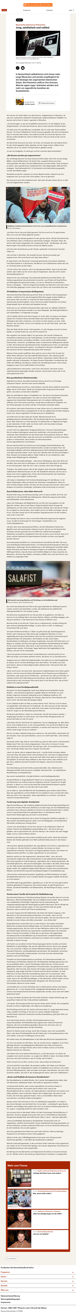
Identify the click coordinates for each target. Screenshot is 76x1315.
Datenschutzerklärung (10, 1296)
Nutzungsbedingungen (10, 1299)
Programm (26, 10)
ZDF (15, 1308)
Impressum (5, 1302)
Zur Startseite (11, 1258)
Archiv (19, 20)
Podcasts (50, 10)
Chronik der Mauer (39, 1308)
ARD (10, 1308)
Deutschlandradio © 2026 (12, 1311)
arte (28, 1308)
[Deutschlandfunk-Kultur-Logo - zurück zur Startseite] (38, 4)
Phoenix (22, 1308)
